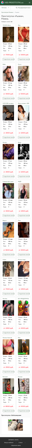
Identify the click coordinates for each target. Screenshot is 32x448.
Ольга (19, 64)
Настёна (5, 298)
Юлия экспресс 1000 (23, 103)
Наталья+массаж (7, 337)
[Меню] (29, 2)
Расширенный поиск (24, 8)
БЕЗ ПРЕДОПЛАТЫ (23, 298)
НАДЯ (19, 181)
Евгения (20, 376)
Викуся (4, 220)
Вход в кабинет (8, 442)
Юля (19, 25)
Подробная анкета (8, 59)
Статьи (20, 442)
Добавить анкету (13, 439)
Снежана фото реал (8, 181)
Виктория (5, 376)
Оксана (5, 142)
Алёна (4, 259)
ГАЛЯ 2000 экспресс (8, 103)
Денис (19, 142)
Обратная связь (16, 445)
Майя (4, 64)
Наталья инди (21, 259)
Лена (19, 220)
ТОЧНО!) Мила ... (7, 25)
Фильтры (4, 7)
